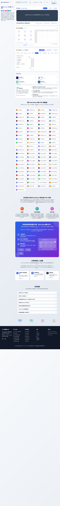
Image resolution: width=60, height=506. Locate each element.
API (44, 2)
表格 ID (21, 67)
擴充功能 (40, 2)
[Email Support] (5, 339)
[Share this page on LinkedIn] (8, 10)
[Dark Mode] (52, 1)
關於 (37, 336)
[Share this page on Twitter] (3, 10)
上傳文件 (50, 8)
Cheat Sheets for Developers (52, 333)
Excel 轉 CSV (27, 334)
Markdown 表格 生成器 (17, 331)
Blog (47, 2)
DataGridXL (55, 43)
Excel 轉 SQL (27, 333)
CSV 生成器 (15, 333)
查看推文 (50, 277)
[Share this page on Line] (10, 10)
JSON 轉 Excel (27, 336)
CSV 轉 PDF (27, 341)
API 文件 (37, 333)
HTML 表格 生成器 (16, 339)
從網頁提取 (55, 8)
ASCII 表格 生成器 (16, 336)
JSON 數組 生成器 (16, 338)
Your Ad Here (50, 334)
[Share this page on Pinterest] (7, 10)
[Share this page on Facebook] (1, 10)
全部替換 (25, 44)
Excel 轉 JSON (27, 331)
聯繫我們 (37, 338)
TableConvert (19, 345)
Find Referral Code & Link (52, 331)
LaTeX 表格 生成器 (35, 2)
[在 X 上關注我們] (3, 339)
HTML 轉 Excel (27, 338)
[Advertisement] (7, 27)
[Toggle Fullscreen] (57, 28)
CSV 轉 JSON (27, 339)
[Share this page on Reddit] (5, 10)
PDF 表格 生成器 (16, 341)
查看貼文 (35, 276)
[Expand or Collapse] (55, 28)
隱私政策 (37, 339)
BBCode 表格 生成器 (16, 334)
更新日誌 (37, 334)
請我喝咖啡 (53, 3)
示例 (45, 8)
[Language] (54, 1)
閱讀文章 (20, 278)
